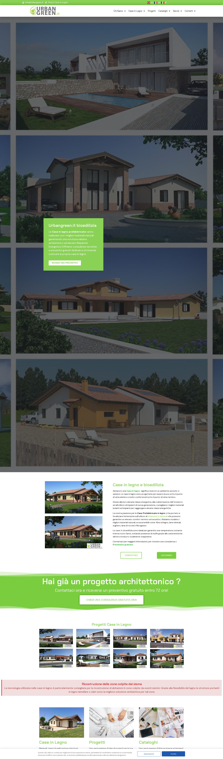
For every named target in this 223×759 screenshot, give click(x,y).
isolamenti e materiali (158, 516)
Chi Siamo (118, 11)
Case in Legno (135, 11)
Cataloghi (163, 11)
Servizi (176, 11)
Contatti (189, 11)
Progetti (152, 11)
